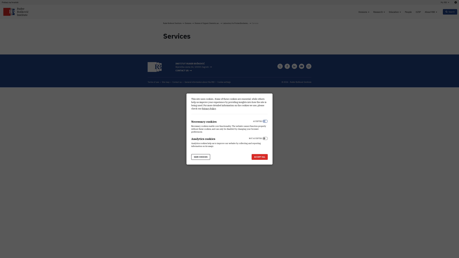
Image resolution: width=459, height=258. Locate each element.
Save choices (201, 157)
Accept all (259, 157)
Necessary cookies (204, 121)
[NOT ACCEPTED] (265, 142)
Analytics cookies (203, 139)
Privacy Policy (209, 108)
